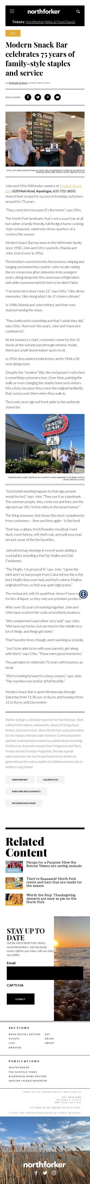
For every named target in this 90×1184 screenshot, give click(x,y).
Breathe (15, 1047)
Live (12, 1043)
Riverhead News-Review (28, 1076)
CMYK (77, 1108)
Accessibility (72, 1092)
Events (14, 1038)
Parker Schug (18, 83)
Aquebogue (50, 779)
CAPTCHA (15, 985)
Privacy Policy (51, 1092)
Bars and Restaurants (26, 791)
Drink (49, 1038)
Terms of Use (31, 1092)
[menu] (12, 11)
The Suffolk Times (23, 1072)
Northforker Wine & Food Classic (50, 22)
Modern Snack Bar (24, 803)
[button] (54, 1173)
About (50, 1043)
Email (11, 963)
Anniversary (20, 779)
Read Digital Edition (25, 1034)
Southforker (19, 1067)
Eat (47, 1034)
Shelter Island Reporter (28, 1080)
